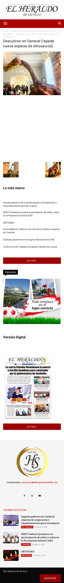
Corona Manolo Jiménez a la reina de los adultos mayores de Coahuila (31, 231)
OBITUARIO (8, 223)
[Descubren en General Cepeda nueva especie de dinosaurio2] (32, 94)
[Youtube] (40, 496)
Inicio (5, 31)
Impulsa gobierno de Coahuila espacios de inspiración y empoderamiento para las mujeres (30, 204)
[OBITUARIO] (11, 555)
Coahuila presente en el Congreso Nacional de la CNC (29, 239)
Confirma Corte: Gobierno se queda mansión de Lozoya (30, 247)
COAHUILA (26, 544)
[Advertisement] (32, 128)
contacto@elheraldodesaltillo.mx (39, 482)
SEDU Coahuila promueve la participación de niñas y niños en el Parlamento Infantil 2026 (31, 214)
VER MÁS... (32, 260)
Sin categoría (27, 527)
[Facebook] (24, 496)
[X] (32, 496)
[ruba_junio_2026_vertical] (32, 323)
